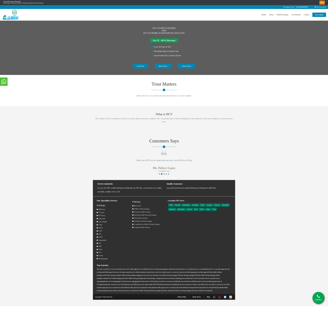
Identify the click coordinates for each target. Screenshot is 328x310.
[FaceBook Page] (214, 297)
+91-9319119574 (302, 7)
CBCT (100, 231)
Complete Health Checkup (142, 227)
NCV (100, 252)
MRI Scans (101, 209)
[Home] (10, 15)
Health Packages (282, 15)
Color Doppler (102, 222)
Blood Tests (137, 206)
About (271, 15)
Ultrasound (101, 219)
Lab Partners (296, 15)
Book (322, 2)
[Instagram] (219, 297)
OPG (100, 234)
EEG (99, 243)
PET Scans (101, 215)
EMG (100, 246)
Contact (306, 15)
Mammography (103, 259)
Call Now (140, 66)
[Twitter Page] (225, 297)
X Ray (100, 225)
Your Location (321, 7)
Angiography (102, 240)
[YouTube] (230, 297)
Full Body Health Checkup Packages (145, 215)
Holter (100, 249)
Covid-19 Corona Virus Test (12, 1)
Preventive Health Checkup (142, 212)
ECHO (100, 237)
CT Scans (101, 212)
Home (264, 15)
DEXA (100, 228)
